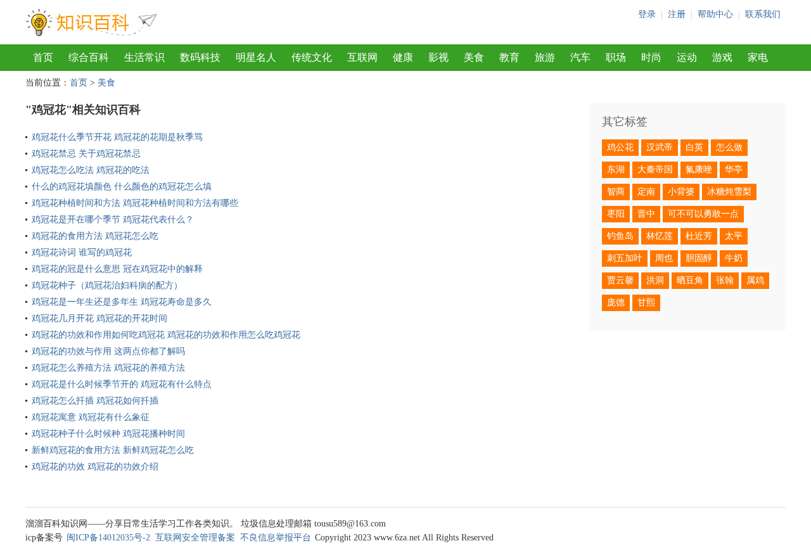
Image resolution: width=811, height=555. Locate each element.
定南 (646, 191)
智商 (616, 191)
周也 (664, 258)
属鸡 (755, 280)
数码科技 (200, 57)
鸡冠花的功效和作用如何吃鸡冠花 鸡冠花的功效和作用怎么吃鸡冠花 (166, 335)
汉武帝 (659, 147)
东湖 (616, 169)
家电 (758, 57)
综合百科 (88, 57)
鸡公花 (620, 147)
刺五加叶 (624, 258)
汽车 (580, 57)
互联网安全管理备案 (195, 537)
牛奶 (734, 258)
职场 (616, 57)
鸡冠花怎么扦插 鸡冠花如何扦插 (95, 400)
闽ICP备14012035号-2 (108, 537)
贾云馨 (620, 280)
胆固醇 (699, 258)
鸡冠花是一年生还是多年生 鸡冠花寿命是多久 (122, 302)
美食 (474, 57)
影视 (438, 57)
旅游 (545, 57)
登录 (647, 14)
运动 (687, 57)
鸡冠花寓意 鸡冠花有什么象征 (91, 417)
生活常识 (144, 57)
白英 (694, 147)
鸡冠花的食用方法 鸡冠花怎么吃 (95, 236)
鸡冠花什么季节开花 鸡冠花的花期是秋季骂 (117, 137)
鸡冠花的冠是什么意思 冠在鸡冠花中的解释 (117, 269)
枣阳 (616, 214)
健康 (403, 57)
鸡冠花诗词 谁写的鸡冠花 (82, 252)
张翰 (725, 280)
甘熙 (646, 302)
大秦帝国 (655, 169)
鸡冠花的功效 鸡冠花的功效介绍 (95, 466)
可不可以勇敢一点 (703, 214)
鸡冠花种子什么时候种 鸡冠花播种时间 (108, 433)
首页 (43, 57)
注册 (677, 14)
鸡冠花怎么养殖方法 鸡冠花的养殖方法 (108, 368)
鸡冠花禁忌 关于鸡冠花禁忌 (86, 153)
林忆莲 (659, 236)
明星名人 (256, 57)
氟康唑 (699, 169)
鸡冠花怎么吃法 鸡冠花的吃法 (91, 170)
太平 (734, 236)
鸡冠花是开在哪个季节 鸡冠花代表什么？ (113, 219)
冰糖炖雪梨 (729, 191)
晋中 (646, 214)
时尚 (651, 57)
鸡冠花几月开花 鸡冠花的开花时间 (99, 318)
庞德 (616, 302)
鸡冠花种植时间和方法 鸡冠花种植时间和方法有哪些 (135, 203)
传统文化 (311, 57)
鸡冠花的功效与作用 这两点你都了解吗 (108, 351)
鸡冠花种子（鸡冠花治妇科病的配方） (107, 285)
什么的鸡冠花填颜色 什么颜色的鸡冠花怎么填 (122, 186)
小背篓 (681, 191)
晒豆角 (690, 280)
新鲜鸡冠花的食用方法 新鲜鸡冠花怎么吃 (113, 450)
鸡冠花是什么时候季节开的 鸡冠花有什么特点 (122, 384)
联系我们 (763, 14)
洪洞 (655, 280)
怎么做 (729, 147)
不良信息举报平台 (275, 537)
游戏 (722, 57)
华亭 (734, 169)
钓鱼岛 (620, 236)
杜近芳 (699, 236)
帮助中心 (715, 14)
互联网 (362, 57)
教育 (509, 57)
